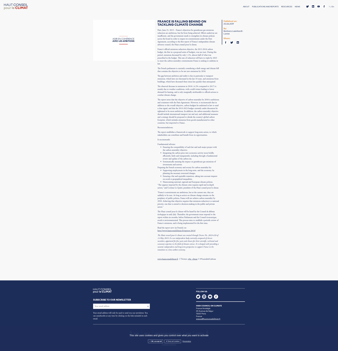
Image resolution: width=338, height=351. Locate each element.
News (297, 6)
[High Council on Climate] (16, 7)
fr (329, 6)
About (246, 6)
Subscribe (147, 306)
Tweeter (232, 42)
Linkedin (313, 6)
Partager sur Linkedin (238, 42)
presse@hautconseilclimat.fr (208, 319)
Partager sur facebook (226, 42)
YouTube (318, 6)
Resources (286, 6)
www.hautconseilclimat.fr (168, 259)
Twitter (307, 6)
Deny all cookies (173, 341)
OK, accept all (156, 341)
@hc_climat (192, 259)
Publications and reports (265, 6)
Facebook (324, 6)
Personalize (186, 341)
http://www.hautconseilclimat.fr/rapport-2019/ (177, 230)
